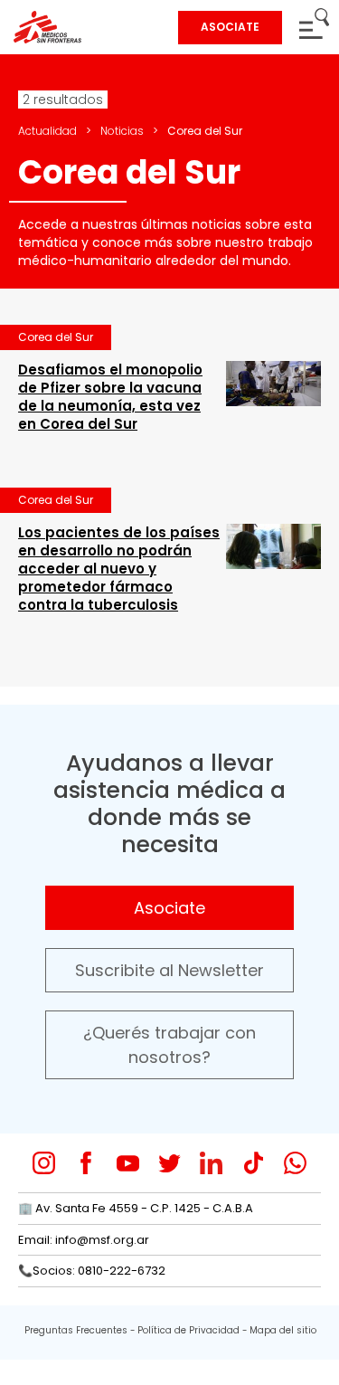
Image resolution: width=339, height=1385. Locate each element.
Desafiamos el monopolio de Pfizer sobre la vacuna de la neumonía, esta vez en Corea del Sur (110, 396)
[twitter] (169, 1163)
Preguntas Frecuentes (75, 1330)
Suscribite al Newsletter (169, 970)
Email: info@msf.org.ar (83, 1239)
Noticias (122, 130)
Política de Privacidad (188, 1330)
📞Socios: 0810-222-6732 (91, 1270)
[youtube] (128, 1163)
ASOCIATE (230, 26)
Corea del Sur (55, 337)
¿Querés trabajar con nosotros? (169, 1044)
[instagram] (44, 1163)
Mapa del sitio (283, 1330)
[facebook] (86, 1163)
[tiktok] (253, 1163)
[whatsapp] (295, 1163)
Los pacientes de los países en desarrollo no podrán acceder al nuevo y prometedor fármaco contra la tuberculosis (119, 568)
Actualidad (47, 130)
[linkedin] (211, 1163)
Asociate (169, 907)
